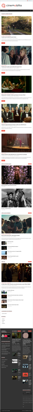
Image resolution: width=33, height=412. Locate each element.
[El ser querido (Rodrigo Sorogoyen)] (4, 246)
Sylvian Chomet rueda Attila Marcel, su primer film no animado (14, 154)
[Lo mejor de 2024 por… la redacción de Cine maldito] (25, 364)
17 (23, 400)
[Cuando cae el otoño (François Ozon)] (16, 25)
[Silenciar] (8, 337)
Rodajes (5, 153)
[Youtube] (27, 1)
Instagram (3, 323)
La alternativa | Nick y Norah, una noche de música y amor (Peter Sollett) (15, 284)
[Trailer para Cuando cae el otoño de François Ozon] (16, 55)
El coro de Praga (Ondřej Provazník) (12, 256)
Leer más (2, 42)
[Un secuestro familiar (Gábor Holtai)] (4, 304)
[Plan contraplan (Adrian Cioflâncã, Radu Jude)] (14, 359)
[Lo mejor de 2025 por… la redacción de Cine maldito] (25, 355)
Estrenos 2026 (4, 313)
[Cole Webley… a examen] (14, 352)
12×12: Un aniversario (30, 374)
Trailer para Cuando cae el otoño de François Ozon (11, 66)
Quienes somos (4, 367)
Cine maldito (8, 236)
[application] (5, 336)
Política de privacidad (5, 365)
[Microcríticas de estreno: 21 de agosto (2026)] (4, 251)
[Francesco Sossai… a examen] (16, 333)
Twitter (3, 321)
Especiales (3, 364)
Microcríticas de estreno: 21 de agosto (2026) (14, 251)
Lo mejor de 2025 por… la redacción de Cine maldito (30, 358)
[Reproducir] (2, 337)
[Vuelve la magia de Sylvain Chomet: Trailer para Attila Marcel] (16, 113)
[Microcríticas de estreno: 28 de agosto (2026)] (16, 224)
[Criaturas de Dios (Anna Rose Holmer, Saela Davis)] (4, 295)
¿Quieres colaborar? (4, 359)
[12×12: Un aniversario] (25, 373)
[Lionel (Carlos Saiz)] (4, 241)
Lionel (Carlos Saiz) (10, 241)
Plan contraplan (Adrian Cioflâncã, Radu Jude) (19, 362)
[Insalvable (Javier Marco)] (14, 376)
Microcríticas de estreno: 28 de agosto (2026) (10, 235)
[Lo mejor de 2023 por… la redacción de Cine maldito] (25, 380)
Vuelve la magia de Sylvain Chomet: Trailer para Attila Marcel (13, 124)
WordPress (27, 410)
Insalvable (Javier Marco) (19, 377)
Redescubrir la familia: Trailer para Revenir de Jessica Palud (13, 94)
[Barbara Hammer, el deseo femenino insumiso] (16, 174)
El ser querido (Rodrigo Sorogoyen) (12, 246)
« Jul (23, 406)
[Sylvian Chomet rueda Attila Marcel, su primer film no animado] (16, 143)
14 (29, 398)
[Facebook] (28, 1)
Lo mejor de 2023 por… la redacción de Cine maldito (30, 382)
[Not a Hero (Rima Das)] (4, 290)
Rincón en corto (18, 339)
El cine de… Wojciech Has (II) (6, 343)
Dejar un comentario (15, 38)
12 (26, 398)
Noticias (2, 65)
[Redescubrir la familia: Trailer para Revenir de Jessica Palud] (16, 84)
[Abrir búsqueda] (30, 11)
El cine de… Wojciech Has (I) (6, 208)
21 (29, 400)
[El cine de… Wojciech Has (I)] (16, 197)
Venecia (13, 93)
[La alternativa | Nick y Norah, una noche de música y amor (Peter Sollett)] (16, 272)
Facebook (3, 320)
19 (26, 400)
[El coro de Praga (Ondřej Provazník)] (4, 256)
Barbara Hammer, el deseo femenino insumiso (8, 185)
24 (23, 402)
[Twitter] (29, 1)
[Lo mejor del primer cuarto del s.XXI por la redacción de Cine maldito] (27, 333)
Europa (2, 93)
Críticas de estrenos (8, 234)
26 (26, 402)
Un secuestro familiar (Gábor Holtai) (12, 304)
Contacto (3, 362)
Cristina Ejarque (10, 38)
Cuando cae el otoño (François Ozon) (8, 37)
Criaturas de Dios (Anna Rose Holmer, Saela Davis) (15, 295)
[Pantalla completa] (9, 337)
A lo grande (3, 234)
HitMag (30, 410)
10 (23, 398)
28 (29, 402)
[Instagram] (31, 1)
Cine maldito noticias (10, 155)
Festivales (5, 93)
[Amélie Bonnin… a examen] (14, 369)
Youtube (3, 318)
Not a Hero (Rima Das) (10, 290)
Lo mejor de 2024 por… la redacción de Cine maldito (30, 366)
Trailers (5, 65)
